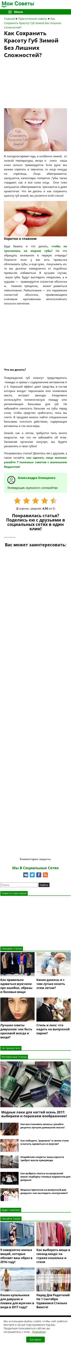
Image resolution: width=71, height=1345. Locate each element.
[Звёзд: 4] (44, 500)
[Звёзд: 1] (17, 500)
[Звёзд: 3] (35, 500)
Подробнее (39, 1332)
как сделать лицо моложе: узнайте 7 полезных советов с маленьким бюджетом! (35, 462)
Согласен (35, 1339)
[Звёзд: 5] (53, 500)
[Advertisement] (31, 84)
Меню (18, 12)
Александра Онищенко (37, 478)
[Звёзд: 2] (26, 500)
